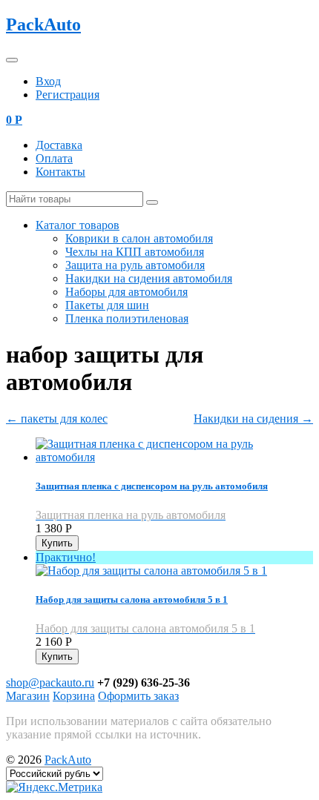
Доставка (59, 145)
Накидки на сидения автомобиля (148, 278)
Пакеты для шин (107, 305)
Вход (48, 81)
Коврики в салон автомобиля (139, 238)
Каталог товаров (77, 225)
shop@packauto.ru (50, 682)
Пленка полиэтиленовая (126, 318)
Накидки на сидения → (253, 418)
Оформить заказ (138, 696)
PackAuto (43, 24)
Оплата (54, 158)
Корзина (74, 696)
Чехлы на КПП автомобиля (134, 251)
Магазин (28, 696)
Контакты (60, 171)
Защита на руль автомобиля (135, 265)
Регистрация (67, 94)
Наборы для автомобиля (126, 291)
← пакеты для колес (57, 418)
